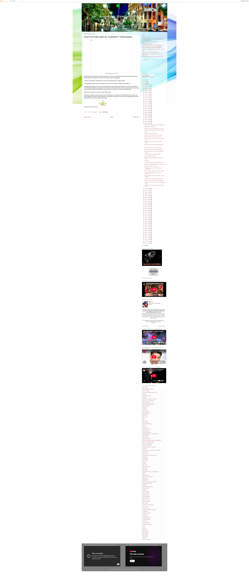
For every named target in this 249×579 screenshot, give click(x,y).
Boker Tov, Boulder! (146, 402)
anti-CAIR (144, 394)
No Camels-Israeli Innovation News (149, 481)
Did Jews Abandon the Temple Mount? (150, 41)
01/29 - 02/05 (147, 235)
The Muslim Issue (145, 516)
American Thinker (145, 390)
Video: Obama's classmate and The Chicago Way (154, 124)
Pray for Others (162, 326)
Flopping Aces (145, 427)
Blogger (137, 569)
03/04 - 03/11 (147, 226)
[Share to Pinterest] (107, 112)
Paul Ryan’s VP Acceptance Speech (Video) (153, 135)
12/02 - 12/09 (147, 92)
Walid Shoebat (145, 531)
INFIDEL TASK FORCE (146, 445)
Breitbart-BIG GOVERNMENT (148, 404)
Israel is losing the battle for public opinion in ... (154, 178)
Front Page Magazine (146, 432)
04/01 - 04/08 (147, 219)
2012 (144, 83)
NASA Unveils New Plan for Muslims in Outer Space (152, 56)
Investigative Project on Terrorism (149, 446)
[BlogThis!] (103, 112)
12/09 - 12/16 (147, 90)
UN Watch (144, 527)
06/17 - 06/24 (147, 199)
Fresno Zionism (145, 430)
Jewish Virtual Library (146, 466)
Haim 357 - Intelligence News (148, 441)
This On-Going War (146, 522)
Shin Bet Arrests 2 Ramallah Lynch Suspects (153, 149)
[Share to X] (105, 112)
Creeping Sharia (145, 413)
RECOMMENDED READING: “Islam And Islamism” (152, 45)
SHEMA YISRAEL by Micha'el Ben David (152, 136)
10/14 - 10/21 (147, 105)
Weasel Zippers (145, 534)
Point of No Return (146, 493)
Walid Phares (144, 529)
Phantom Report (145, 488)
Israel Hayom (144, 456)
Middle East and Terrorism (147, 476)
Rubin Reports (145, 503)
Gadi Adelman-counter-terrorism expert (150, 433)
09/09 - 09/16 (147, 114)
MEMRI (143, 473)
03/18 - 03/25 (147, 223)
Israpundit (144, 461)
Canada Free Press (146, 405)
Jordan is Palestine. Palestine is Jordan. (150, 52)
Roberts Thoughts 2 (146, 501)
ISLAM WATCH (145, 451)
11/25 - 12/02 (147, 94)
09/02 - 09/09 (147, 115)
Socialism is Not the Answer (147, 504)
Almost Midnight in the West (147, 389)
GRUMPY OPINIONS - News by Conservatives (151, 440)
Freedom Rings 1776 (146, 428)
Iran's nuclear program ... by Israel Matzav (153, 147)
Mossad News (145, 478)
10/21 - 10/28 (147, 103)
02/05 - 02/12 (147, 234)
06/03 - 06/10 (147, 203)
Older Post (136, 117)
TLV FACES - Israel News (147, 524)
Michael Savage (145, 475)
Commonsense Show (146, 412)
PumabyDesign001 (146, 496)
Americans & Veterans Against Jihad (149, 392)
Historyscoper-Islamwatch (147, 443)
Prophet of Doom (145, 494)
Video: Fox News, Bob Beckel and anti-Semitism (154, 170)
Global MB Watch (145, 435)
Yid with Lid (144, 537)
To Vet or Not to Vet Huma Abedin (151, 166)
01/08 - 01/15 (147, 241)
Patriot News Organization (147, 486)
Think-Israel (144, 521)
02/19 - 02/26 (147, 230)
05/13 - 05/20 (147, 208)
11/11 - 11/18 (147, 97)
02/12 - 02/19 (147, 232)
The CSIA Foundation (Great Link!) (149, 509)
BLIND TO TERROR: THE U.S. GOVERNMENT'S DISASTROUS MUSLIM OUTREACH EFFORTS (152, 47)
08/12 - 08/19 (147, 121)
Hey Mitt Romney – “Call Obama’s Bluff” (152, 154)
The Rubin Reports (146, 519)
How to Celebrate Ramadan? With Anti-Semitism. (154, 162)
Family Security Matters (147, 423)
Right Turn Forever (146, 499)
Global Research (145, 437)
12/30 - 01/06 (147, 85)
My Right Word (145, 479)
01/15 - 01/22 (147, 239)
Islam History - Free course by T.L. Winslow (151, 450)
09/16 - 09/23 (147, 112)
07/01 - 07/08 (147, 195)
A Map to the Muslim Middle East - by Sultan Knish (154, 164)
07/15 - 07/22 (147, 192)
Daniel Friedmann (109, 73)
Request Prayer (145, 326)
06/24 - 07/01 (147, 197)
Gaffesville (146, 160)
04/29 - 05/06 (147, 212)
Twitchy (143, 526)
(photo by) (115, 73)
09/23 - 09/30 (147, 110)
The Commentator (146, 508)
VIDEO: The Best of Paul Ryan (150, 133)
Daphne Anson (145, 417)
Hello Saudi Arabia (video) (149, 126)
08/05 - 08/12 (147, 123)
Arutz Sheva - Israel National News (149, 399)
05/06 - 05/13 (147, 210)
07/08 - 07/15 (147, 194)
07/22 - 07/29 (147, 190)
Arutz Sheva (144, 397)
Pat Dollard (144, 484)
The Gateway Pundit (146, 512)
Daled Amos (144, 415)
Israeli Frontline (145, 460)
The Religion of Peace (146, 517)
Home (112, 117)
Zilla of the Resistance (146, 539)
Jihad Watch (144, 468)
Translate (152, 76)
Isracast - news (145, 453)
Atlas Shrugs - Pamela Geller (148, 400)
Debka (143, 418)
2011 (144, 245)
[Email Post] (100, 111)
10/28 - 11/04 (147, 101)
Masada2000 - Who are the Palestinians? (150, 471)
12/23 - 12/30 (147, 86)
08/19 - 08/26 (147, 119)
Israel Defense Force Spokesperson (149, 455)
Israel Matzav (145, 458)
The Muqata (144, 514)
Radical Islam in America (147, 43)
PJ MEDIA (144, 489)
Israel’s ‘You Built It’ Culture (149, 155)
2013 (144, 81)
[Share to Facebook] (106, 112)
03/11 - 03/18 (147, 224)
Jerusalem (144, 463)
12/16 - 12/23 (147, 88)
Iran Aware (144, 448)
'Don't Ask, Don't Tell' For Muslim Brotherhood (153, 180)
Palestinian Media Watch (147, 483)
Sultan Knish (144, 506)
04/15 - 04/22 (147, 215)
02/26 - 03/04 (147, 228)
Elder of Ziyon (145, 420)
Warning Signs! (145, 532)
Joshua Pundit (145, 470)
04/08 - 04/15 (147, 217)
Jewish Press (144, 465)
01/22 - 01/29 (147, 237)
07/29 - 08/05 (147, 188)
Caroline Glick (145, 407)
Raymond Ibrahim (145, 498)
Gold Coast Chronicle (146, 438)
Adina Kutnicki (145, 387)
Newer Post (87, 117)
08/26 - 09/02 (147, 117)
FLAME (143, 425)
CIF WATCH (144, 408)
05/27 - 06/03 (147, 204)
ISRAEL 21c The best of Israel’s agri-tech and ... (154, 128)
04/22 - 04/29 (147, 214)
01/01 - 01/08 (147, 243)
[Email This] (102, 112)
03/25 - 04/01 (147, 221)
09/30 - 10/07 (147, 108)
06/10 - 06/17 (147, 201)
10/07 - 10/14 (147, 106)
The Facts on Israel (146, 37)
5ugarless (129, 569)
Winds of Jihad (145, 536)
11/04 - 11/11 (147, 99)
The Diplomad (145, 511)
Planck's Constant (145, 491)
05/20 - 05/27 (147, 206)
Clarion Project (145, 410)
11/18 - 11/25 (147, 95)
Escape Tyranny (145, 422)
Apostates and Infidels (146, 395)
